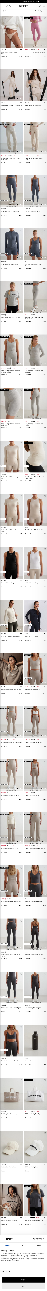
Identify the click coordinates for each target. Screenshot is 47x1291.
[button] (17, 45)
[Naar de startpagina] (23, 5)
